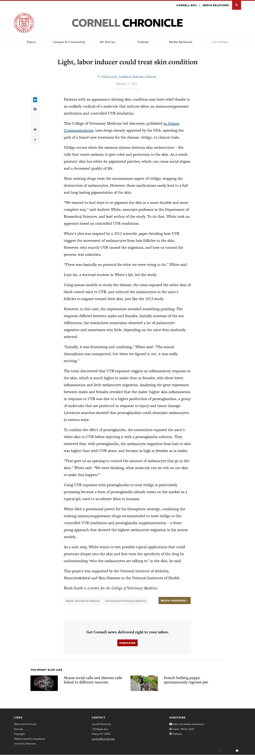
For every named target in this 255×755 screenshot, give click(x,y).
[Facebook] (220, 751)
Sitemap (18, 729)
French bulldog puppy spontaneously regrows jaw (186, 680)
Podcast (143, 42)
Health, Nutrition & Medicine (83, 601)
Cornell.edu (186, 5)
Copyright (19, 734)
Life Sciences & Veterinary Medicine (125, 601)
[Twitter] (228, 751)
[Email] (237, 751)
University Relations (25, 743)
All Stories (107, 42)
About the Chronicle (25, 724)
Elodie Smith (109, 76)
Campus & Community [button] (69, 42)
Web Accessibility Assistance (29, 739)
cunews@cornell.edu (103, 739)
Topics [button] (31, 42)
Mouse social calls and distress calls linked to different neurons (93, 680)
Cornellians (220, 42)
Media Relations (216, 5)
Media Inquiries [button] (174, 600)
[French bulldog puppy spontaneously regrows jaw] (144, 683)
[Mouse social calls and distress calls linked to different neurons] (44, 683)
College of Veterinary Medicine (137, 76)
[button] (236, 5)
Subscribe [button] (127, 643)
